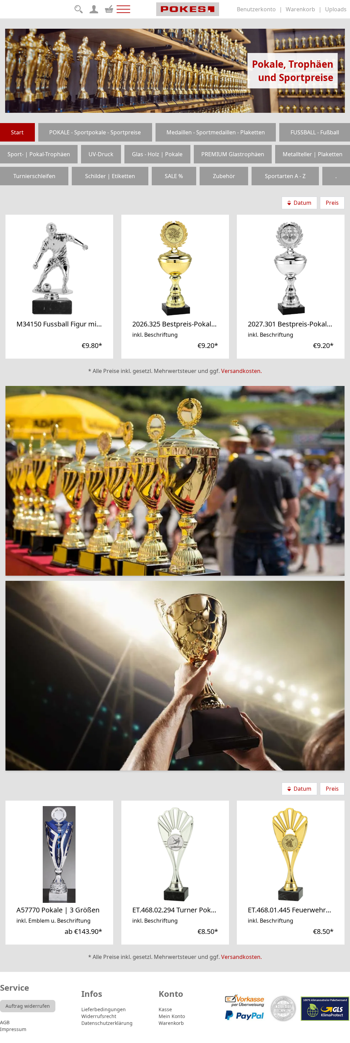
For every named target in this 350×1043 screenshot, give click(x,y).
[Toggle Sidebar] (123, 9)
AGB (5, 1022)
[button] (81, 313)
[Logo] (187, 9)
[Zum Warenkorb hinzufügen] (96, 313)
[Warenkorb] (109, 8)
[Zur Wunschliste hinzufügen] (81, 313)
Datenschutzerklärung (107, 1023)
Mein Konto (172, 1016)
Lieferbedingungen (103, 1009)
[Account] (94, 9)
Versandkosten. (241, 371)
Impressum (13, 1029)
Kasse (165, 1009)
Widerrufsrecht (98, 1016)
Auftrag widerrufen (27, 1006)
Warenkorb (171, 1023)
